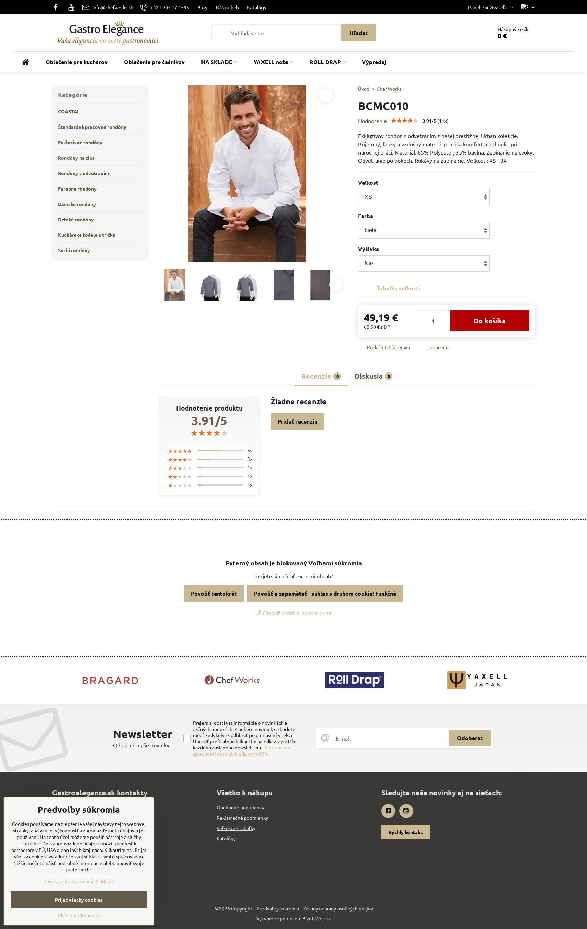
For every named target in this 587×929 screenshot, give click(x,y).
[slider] (404, 120)
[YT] (71, 7)
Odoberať (470, 738)
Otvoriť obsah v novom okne (296, 612)
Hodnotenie (372, 120)
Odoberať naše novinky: (142, 745)
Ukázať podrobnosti (79, 915)
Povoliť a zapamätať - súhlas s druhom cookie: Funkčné (325, 593)
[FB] (57, 7)
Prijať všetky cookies (79, 899)
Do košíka (490, 320)
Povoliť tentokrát (214, 593)
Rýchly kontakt (406, 832)
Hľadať (359, 32)
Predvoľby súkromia (278, 908)
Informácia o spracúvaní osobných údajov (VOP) (241, 750)
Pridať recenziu (297, 421)
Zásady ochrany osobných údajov (338, 908)
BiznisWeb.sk (316, 918)
